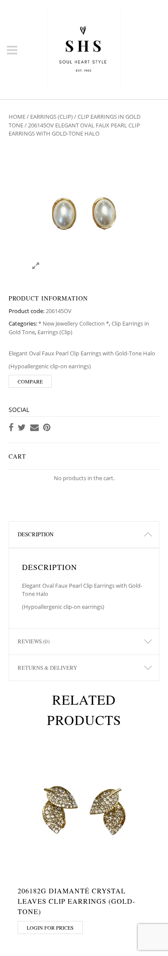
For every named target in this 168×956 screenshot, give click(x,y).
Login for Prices (50, 927)
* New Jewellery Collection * (73, 323)
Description (35, 534)
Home (17, 116)
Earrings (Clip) (51, 116)
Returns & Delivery (47, 667)
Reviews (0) (34, 641)
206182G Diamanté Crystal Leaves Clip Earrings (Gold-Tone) (76, 901)
